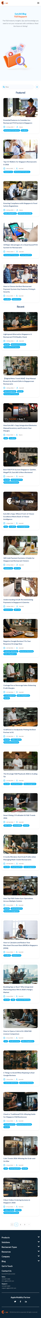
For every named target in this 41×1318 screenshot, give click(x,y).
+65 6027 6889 (6, 1286)
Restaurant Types (9, 1247)
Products (6, 1237)
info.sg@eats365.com (8, 1281)
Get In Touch (7, 1266)
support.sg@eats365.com (9, 1288)
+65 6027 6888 (6, 1279)
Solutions (6, 1242)
